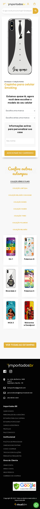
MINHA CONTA (8, 469)
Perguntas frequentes (12, 456)
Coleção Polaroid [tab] (20, 223)
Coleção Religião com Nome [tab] (20, 195)
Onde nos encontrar (11, 445)
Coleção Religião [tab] (20, 229)
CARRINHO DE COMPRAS (12, 476)
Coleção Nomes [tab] (20, 202)
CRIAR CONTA (8, 465)
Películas (7, 429)
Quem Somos (8, 411)
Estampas (7, 82)
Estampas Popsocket (11, 422)
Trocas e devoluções (12, 452)
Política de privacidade (12, 442)
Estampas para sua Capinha (14, 418)
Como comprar (9, 449)
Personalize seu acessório (14, 415)
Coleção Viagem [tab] (20, 209)
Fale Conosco (9, 432)
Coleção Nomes (18, 82)
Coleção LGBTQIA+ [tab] (20, 188)
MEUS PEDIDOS (8, 472)
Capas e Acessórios (11, 425)
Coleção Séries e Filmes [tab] (20, 181)
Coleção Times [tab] (20, 216)
